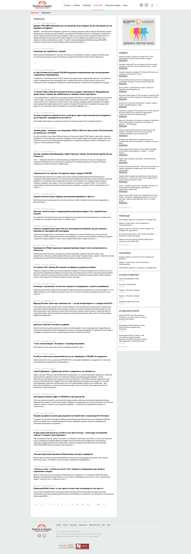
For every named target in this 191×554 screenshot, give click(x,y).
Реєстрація (73, 525)
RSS (103, 525)
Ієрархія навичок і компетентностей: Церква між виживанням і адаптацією (136, 229)
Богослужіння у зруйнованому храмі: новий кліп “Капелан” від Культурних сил (136, 88)
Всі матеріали (124, 207)
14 (88, 504)
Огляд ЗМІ (98, 5)
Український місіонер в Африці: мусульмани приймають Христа (64, 197)
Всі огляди (122, 347)
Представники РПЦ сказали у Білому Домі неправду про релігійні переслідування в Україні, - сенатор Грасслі (138, 151)
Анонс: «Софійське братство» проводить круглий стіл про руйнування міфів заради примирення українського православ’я (138, 187)
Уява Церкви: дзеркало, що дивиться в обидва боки (137, 219)
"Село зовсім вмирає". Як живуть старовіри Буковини (59, 344)
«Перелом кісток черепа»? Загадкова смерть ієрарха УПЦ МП (63, 173)
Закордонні (46, 13)
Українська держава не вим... (129, 278)
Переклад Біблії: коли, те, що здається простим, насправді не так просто (68, 489)
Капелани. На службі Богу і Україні (50, 52)
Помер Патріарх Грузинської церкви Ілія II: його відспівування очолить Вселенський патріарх (136, 57)
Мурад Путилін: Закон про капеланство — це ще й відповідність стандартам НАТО (73, 304)
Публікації (87, 5)
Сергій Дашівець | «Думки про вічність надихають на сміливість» (65, 371)
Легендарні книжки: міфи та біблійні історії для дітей (59, 397)
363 (98, 504)
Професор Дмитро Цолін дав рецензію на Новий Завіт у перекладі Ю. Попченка (71, 416)
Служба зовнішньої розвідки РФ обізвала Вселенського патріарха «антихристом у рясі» (139, 73)
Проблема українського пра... (129, 301)
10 (67, 504)
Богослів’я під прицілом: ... (128, 284)
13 (83, 504)
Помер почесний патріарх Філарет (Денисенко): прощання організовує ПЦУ (136, 240)
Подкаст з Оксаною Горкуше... (130, 290)
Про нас (65, 525)
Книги (125, 5)
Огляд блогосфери (112, 5)
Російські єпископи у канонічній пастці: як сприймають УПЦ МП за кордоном (70, 357)
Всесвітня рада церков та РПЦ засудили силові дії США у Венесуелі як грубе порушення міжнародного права (139, 96)
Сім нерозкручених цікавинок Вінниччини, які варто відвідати (63, 454)
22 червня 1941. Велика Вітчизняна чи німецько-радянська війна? (65, 267)
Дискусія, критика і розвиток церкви (51, 325)
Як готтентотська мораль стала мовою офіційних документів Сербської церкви (136, 235)
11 (72, 504)
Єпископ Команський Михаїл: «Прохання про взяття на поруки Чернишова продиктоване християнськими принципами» (139, 168)
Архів (108, 525)
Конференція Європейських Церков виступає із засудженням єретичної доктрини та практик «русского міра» (139, 141)
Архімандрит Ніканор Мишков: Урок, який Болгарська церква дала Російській (132, 327)
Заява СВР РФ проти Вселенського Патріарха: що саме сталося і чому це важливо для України (133, 317)
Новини (77, 5)
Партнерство (83, 525)
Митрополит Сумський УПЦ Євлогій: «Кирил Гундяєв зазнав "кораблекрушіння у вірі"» (138, 104)
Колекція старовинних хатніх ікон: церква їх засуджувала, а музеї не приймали (71, 287)
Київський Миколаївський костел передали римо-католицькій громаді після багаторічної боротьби (137, 81)
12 (77, 504)
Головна (67, 5)
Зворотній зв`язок (94, 525)
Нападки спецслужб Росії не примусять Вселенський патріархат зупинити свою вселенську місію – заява (138, 65)
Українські (35, 13)
